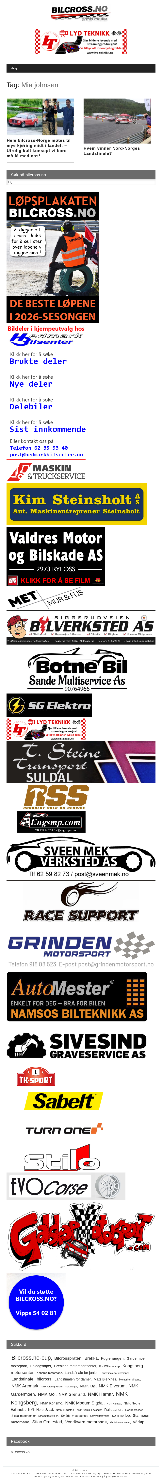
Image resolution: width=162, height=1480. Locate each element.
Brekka (91, 1358)
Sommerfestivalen (99, 1416)
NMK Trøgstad (65, 1409)
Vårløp (138, 1422)
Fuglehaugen (112, 1358)
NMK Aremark (24, 1385)
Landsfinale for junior (81, 1373)
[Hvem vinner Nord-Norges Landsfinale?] (117, 142)
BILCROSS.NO (20, 1452)
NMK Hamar (100, 1394)
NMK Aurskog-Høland (51, 1386)
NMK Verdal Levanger (89, 1409)
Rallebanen (113, 1410)
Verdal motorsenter (120, 1422)
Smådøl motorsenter (74, 1415)
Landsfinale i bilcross (31, 1379)
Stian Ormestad (47, 1421)
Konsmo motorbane (49, 1373)
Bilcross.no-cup (31, 1357)
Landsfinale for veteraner (115, 1373)
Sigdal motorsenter (23, 1415)
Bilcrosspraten (67, 1358)
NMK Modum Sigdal (84, 1403)
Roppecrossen (134, 1409)
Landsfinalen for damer (73, 1379)
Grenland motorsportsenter (75, 1366)
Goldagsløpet (40, 1366)
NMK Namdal (114, 1403)
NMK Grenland (72, 1394)
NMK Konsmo (51, 1403)
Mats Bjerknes (105, 1379)
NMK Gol (47, 1394)
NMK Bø (88, 1386)
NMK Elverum (112, 1385)
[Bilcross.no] (81, 20)
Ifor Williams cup (109, 1366)
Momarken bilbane (129, 1379)
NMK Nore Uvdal (40, 1410)
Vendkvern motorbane (86, 1422)
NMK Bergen (71, 1386)
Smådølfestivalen (48, 1415)
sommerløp (121, 1416)
